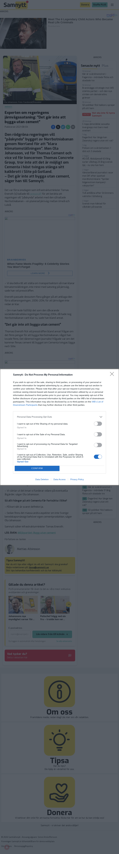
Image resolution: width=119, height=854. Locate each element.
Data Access (59, 479)
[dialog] (59, 427)
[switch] (98, 424)
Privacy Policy (77, 479)
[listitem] (59, 417)
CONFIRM (37, 468)
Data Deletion (42, 479)
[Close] (113, 375)
